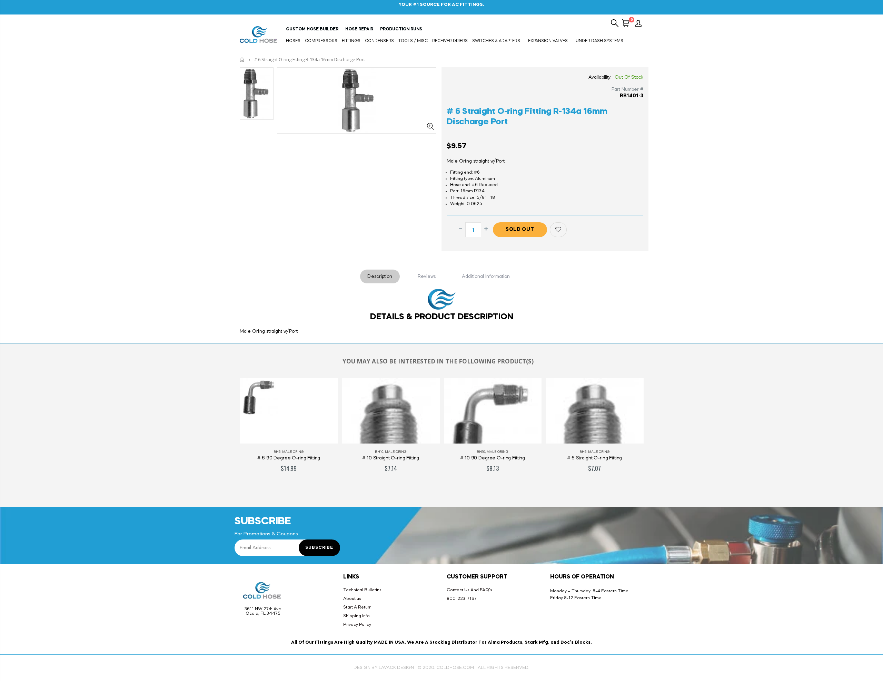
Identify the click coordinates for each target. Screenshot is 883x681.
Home (242, 59)
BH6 (480, 452)
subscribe (319, 548)
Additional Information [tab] (486, 276)
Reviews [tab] (427, 276)
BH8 (582, 452)
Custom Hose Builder (312, 29)
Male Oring (294, 452)
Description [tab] (379, 276)
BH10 (277, 452)
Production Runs (401, 29)
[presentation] (227, 432)
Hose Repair (359, 29)
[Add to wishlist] (558, 229)
